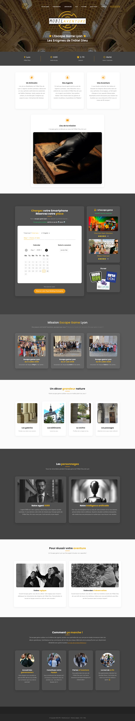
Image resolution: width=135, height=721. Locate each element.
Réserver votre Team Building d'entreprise (49, 291)
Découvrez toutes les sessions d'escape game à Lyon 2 (85, 327)
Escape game (45, 6)
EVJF (76, 6)
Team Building (57, 6)
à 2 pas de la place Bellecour (77, 643)
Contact (104, 6)
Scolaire (84, 6)
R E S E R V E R (115, 7)
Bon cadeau (93, 6)
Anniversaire (68, 6)
